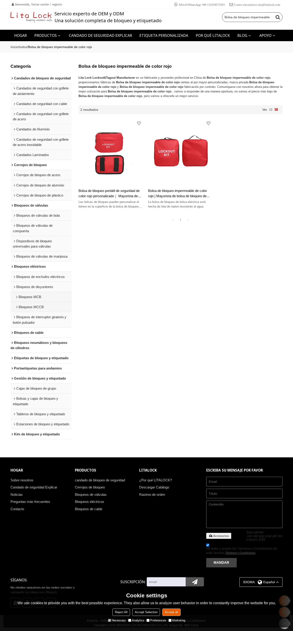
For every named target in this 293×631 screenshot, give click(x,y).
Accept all (171, 612)
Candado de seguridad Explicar (34, 487)
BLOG (242, 35)
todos (23, 47)
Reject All (121, 612)
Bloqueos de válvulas (91, 494)
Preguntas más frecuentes (30, 502)
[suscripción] (195, 581)
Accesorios (221, 536)
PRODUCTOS (45, 35)
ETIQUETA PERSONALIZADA (163, 35)
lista (271, 109)
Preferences (158, 620)
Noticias (17, 494)
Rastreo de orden (152, 494)
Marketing (178, 620)
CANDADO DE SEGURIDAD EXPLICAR (100, 35)
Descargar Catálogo (154, 487)
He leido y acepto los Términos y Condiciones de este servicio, (241, 551)
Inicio (14, 47)
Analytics (138, 620)
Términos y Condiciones (240, 553)
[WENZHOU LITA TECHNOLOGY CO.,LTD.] (31, 17)
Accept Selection (146, 612)
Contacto (17, 509)
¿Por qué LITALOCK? (155, 480)
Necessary (119, 620)
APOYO (265, 35)
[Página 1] (172, 219)
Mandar (221, 562)
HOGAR (20, 35)
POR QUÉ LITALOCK (213, 35)
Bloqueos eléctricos (89, 502)
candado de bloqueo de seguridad (100, 480)
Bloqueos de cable (88, 509)
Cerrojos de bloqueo (90, 487)
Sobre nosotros (22, 480)
